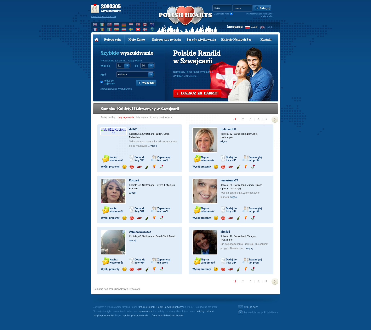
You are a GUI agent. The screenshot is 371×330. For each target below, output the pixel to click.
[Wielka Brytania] (95, 24)
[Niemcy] (123, 24)
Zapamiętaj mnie (221, 14)
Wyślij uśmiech (124, 167)
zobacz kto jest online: (103, 16)
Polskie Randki (147, 307)
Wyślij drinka (154, 167)
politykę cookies (204, 311)
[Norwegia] (138, 24)
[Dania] (145, 29)
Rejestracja (112, 39)
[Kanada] (145, 24)
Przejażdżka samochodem (139, 167)
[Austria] (123, 29)
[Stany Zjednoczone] (109, 24)
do (136, 65)
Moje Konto (136, 39)
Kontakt (265, 39)
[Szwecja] (130, 29)
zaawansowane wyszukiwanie (116, 89)
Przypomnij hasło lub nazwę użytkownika (259, 15)
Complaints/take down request (168, 315)
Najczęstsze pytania (166, 39)
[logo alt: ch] (185, 19)
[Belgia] (102, 29)
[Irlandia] (102, 24)
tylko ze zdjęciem (109, 82)
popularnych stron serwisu (135, 315)
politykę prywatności (103, 315)
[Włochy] (109, 29)
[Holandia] (130, 24)
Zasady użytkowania (201, 39)
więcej (154, 145)
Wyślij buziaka (131, 167)
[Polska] (116, 24)
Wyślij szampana (147, 167)
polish (254, 27)
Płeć (103, 74)
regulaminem (145, 311)
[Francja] (95, 29)
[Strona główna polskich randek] (96, 39)
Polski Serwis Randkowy (170, 307)
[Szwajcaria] (138, 29)
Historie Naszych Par (236, 39)
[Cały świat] (152, 29)
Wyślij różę (161, 167)
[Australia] (152, 24)
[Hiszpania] (116, 29)
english (269, 27)
